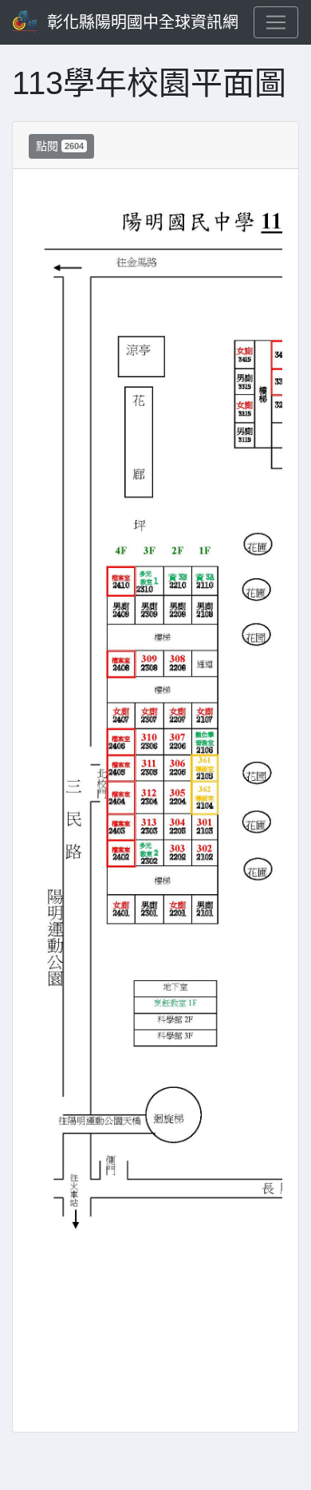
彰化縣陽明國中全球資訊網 (142, 22)
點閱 (60, 146)
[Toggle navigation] (276, 22)
